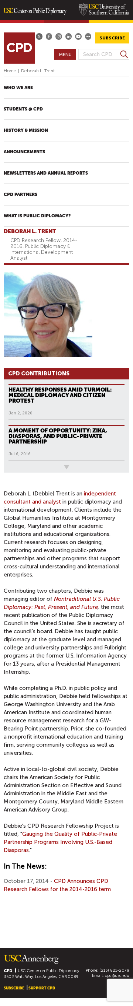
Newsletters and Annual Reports (46, 173)
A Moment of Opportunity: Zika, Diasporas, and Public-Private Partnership (57, 436)
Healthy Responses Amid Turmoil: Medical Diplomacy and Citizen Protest (60, 395)
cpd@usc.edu (117, 975)
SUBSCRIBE (112, 38)
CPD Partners (20, 194)
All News (16, 467)
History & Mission (26, 130)
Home (10, 70)
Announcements (24, 151)
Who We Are (18, 87)
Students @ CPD (23, 109)
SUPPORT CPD (41, 988)
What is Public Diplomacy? (37, 215)
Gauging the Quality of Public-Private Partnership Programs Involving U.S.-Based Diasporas (60, 842)
